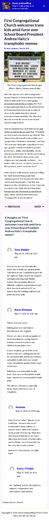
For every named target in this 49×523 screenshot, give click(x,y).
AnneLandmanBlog (21, 3)
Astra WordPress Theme (24, 516)
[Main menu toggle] (44, 6)
